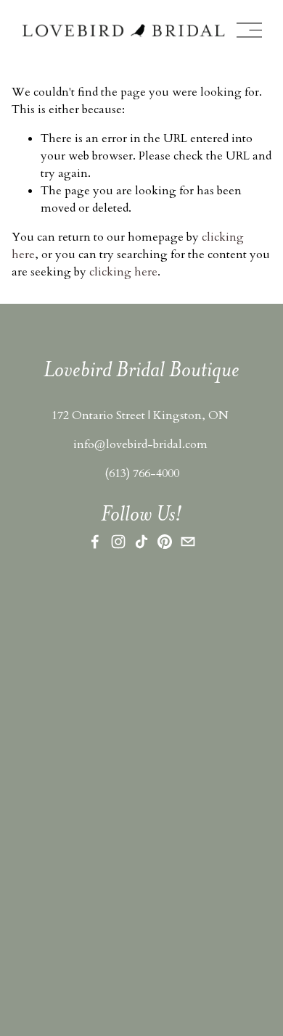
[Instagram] (118, 541)
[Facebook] (95, 541)
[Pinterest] (164, 541)
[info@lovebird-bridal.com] (188, 541)
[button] (48, 649)
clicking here (123, 272)
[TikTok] (141, 541)
